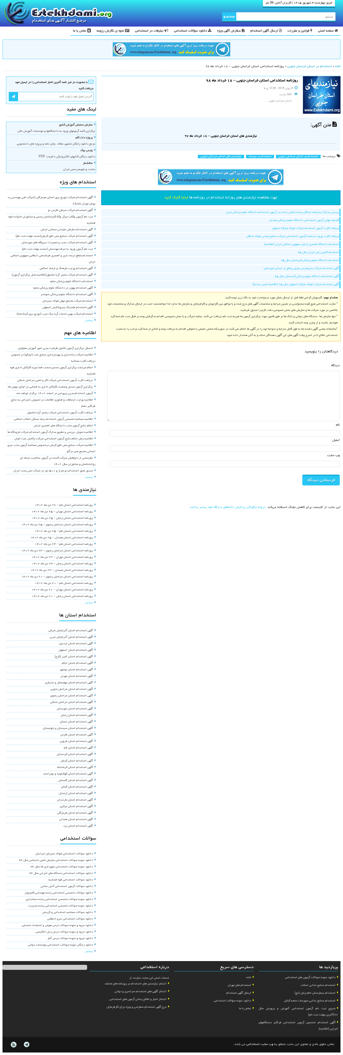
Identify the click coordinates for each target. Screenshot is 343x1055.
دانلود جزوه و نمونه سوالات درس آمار (70, 938)
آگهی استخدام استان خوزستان (75, 709)
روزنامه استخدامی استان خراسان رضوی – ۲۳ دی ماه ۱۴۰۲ (57, 551)
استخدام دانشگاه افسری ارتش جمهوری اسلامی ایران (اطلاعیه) (301, 244)
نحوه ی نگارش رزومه (111, 31)
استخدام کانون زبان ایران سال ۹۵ (318, 252)
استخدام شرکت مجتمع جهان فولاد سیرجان (67, 301)
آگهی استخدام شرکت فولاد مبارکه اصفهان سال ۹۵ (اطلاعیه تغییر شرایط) (295, 284)
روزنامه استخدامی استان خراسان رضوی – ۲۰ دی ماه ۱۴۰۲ (57, 577)
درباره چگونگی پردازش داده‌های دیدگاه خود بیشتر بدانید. (227, 507)
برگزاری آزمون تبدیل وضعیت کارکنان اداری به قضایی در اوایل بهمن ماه (50, 387)
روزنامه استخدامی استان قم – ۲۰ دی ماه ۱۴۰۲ (64, 583)
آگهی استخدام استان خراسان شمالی (71, 702)
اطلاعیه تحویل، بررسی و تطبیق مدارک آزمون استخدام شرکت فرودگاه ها (50, 432)
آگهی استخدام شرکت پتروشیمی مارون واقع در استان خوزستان (301, 268)
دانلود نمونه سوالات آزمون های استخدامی (310, 977)
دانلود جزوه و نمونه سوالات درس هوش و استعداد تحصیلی (57, 925)
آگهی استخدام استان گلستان (76, 780)
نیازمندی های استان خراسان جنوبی (221, 156)
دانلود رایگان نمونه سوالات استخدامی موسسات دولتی (60, 945)
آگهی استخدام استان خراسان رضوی (71, 696)
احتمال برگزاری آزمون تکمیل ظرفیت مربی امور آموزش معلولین (55, 348)
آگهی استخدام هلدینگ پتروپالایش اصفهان (67, 307)
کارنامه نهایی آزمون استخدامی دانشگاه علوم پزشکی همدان (304, 220)
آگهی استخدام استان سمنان (76, 722)
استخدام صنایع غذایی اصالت (318, 985)
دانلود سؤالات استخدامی (191, 31)
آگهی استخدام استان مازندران (75, 800)
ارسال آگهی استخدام (264, 31)
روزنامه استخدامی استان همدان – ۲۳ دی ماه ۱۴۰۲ (61, 570)
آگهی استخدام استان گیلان (77, 787)
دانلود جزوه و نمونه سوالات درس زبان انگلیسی (64, 932)
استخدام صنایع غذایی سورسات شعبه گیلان (309, 1001)
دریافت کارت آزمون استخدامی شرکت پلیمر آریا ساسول (60, 413)
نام (338, 425)
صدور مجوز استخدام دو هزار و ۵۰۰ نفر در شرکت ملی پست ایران (53, 471)
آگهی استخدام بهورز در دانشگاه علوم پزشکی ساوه (63, 288)
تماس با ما (80, 31)
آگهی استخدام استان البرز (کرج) (73, 656)
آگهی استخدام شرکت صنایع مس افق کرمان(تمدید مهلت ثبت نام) (54, 236)
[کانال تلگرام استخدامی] (171, 50)
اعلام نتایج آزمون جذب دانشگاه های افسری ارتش (63, 426)
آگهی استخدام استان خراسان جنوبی (71, 689)
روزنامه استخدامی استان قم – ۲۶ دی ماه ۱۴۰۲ (64, 505)
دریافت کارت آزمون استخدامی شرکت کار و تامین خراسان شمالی (55, 380)
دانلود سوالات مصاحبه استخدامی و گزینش (67, 912)
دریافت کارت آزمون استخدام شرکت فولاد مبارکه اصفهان (305, 228)
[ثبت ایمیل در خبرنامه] (13, 96)
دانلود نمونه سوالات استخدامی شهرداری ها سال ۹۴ (61, 867)
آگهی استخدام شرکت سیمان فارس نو (70, 210)
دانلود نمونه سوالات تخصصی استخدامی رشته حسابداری (59, 899)
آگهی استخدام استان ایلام (77, 663)
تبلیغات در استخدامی (149, 31)
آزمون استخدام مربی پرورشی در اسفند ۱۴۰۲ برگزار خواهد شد (54, 393)
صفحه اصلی (326, 31)
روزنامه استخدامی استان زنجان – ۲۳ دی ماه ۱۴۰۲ (62, 564)
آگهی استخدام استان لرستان (76, 793)
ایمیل (336, 440)
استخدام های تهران (239, 985)
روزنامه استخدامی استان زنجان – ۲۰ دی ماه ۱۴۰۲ (62, 596)
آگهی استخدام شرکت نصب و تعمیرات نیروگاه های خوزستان (57, 242)
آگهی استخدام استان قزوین (76, 741)
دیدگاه (335, 365)
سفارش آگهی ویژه (229, 31)
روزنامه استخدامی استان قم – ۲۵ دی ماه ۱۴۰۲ (64, 531)
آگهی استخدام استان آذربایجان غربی (71, 637)
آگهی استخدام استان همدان (76, 819)
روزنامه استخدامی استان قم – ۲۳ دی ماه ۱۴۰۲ (64, 544)
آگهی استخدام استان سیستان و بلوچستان (68, 728)
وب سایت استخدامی (259, 1044)
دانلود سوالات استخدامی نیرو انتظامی (70, 919)
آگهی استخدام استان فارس (76, 735)
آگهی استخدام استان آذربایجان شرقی (70, 630)
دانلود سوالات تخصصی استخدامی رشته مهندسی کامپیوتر (59, 893)
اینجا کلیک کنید (176, 197)
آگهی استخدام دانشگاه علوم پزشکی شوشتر (67, 294)
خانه (337, 66)
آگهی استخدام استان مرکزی (76, 806)
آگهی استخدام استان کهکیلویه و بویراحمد (68, 774)
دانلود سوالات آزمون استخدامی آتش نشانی (67, 886)
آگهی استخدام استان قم (78, 748)
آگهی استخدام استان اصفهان (76, 650)
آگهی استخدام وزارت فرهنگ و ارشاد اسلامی (66, 268)
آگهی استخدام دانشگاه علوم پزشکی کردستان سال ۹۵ (306, 276)
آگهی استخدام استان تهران (77, 676)
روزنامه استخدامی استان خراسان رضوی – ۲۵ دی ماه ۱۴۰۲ (57, 524)
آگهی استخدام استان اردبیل (76, 643)
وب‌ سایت (333, 455)
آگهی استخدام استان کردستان (75, 754)
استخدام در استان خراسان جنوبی (310, 66)
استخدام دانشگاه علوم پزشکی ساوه (71, 281)
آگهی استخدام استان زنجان (77, 715)
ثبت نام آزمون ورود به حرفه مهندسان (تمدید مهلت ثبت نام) (57, 249)
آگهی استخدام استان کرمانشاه (75, 767)
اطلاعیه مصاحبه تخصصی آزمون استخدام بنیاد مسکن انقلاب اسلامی (53, 419)
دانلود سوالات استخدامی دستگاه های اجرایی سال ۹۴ (61, 873)
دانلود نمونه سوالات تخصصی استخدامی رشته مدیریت (60, 906)
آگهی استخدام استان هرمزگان (75, 813)
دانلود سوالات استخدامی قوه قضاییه (70, 880)
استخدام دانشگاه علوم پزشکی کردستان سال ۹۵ (310, 260)
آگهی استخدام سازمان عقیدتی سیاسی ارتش (67, 229)
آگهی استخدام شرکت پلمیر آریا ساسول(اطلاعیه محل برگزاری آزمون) (52, 275)
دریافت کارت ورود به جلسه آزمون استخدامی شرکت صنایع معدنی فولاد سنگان (292, 236)
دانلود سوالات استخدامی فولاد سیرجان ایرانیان (64, 854)
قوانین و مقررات (299, 31)
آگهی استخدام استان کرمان (77, 761)
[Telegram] (26, 1045)
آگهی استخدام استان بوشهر (76, 670)
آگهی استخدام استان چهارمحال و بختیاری (69, 683)
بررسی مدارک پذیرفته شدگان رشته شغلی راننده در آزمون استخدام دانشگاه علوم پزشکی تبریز (282, 212)
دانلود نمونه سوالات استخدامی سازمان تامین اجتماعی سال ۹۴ (56, 860)
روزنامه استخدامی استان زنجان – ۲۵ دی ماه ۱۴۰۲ (62, 518)
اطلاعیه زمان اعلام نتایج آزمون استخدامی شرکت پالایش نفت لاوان (53, 439)
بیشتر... (88, 320)
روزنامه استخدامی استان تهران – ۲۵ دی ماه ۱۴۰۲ (62, 511)
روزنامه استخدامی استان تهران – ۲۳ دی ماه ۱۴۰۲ (62, 557)
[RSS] (14, 1045)
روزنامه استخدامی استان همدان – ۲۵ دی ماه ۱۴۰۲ (61, 538)
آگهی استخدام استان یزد (78, 826)
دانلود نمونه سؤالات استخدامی (232, 1001)
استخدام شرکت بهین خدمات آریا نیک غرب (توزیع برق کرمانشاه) (55, 314)
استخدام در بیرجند (260, 156)
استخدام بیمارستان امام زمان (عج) (315, 993)
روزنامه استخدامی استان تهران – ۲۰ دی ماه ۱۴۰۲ (62, 590)
